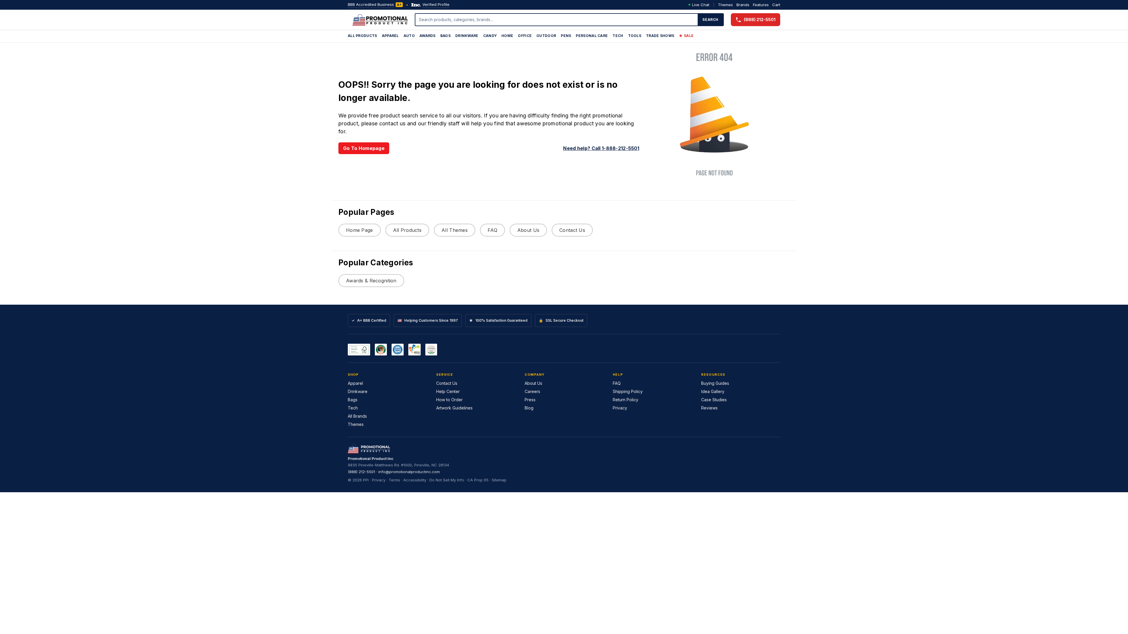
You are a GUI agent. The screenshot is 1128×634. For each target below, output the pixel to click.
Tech (617, 35)
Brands (742, 4)
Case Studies (714, 399)
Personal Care (592, 35)
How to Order (449, 399)
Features (761, 4)
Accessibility (414, 480)
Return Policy (625, 399)
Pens (566, 35)
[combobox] (556, 20)
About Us (528, 230)
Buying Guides (715, 383)
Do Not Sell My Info (446, 480)
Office (525, 35)
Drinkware (467, 35)
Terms (394, 480)
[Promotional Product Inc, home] (380, 19)
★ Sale (686, 35)
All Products (362, 35)
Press (530, 399)
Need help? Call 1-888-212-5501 (601, 148)
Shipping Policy (628, 391)
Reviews (709, 407)
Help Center (448, 391)
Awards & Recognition (371, 281)
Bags (445, 35)
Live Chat (700, 4)
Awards (427, 35)
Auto (409, 35)
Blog (529, 407)
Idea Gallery (712, 391)
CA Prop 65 (478, 480)
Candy (490, 35)
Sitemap (499, 480)
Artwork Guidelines (454, 407)
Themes (725, 4)
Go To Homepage (364, 148)
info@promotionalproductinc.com (409, 471)
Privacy (620, 407)
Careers (532, 391)
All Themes (455, 230)
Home (507, 35)
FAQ (492, 230)
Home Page (359, 230)
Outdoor (546, 35)
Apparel (390, 35)
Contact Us (572, 230)
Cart (776, 4)
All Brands (357, 416)
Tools (635, 35)
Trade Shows (660, 35)
